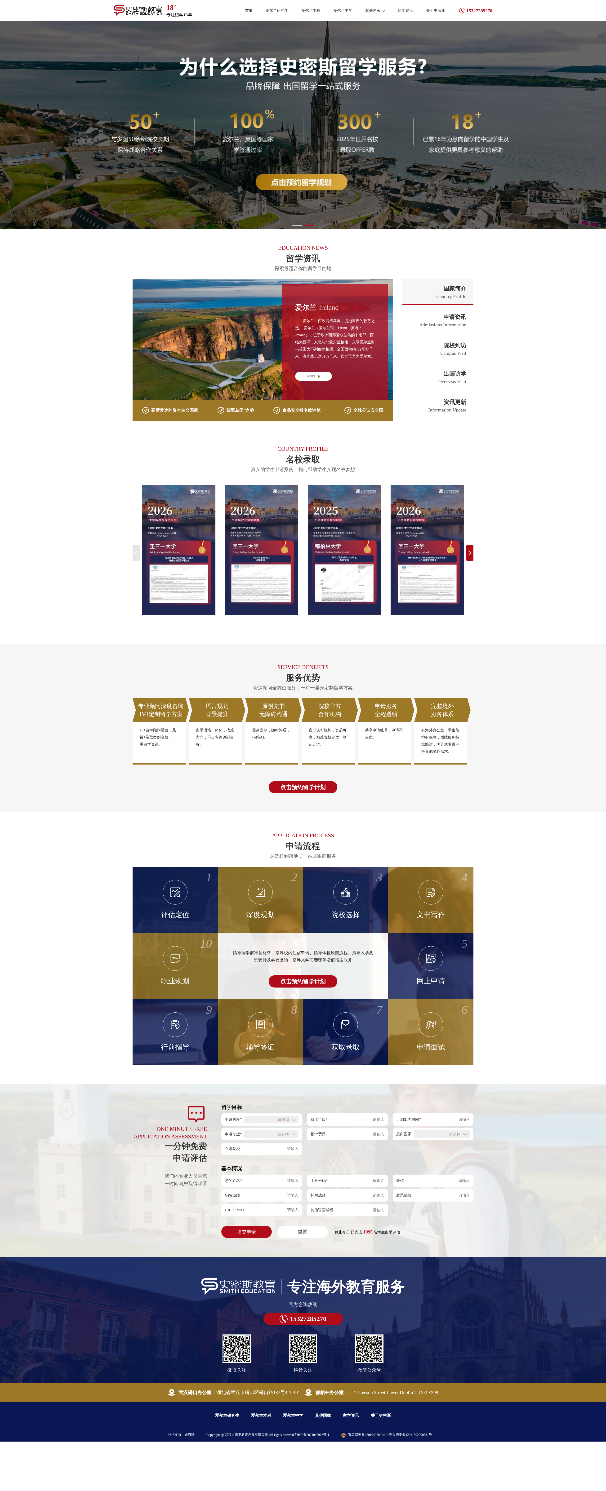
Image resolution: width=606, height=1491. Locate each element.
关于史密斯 (435, 11)
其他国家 (372, 11)
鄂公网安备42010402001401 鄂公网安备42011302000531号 (390, 1435)
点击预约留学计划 (303, 787)
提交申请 (246, 1231)
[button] (297, 225)
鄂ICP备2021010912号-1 (312, 1435)
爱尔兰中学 (342, 11)
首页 (249, 11)
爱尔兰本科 (310, 11)
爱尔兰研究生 (277, 11)
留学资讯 (405, 11)
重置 (302, 1231)
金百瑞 (190, 1435)
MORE (311, 376)
